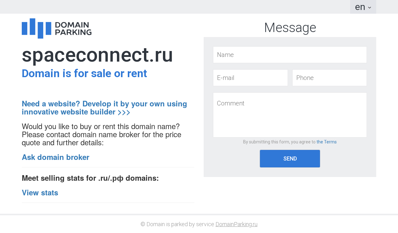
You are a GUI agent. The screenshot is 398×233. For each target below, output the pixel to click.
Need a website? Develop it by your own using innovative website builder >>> (104, 107)
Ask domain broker (55, 156)
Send (290, 158)
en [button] (361, 6)
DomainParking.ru (236, 224)
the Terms (327, 141)
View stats (40, 192)
